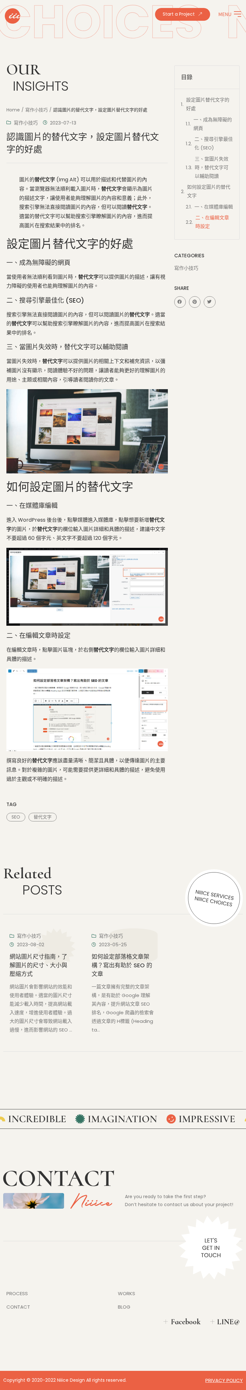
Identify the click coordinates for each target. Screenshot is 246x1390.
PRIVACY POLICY (224, 1380)
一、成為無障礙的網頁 (212, 124)
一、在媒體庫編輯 (213, 206)
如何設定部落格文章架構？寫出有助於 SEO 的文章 (122, 965)
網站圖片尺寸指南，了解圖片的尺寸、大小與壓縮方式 (38, 965)
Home (13, 110)
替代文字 (43, 817)
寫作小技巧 (36, 110)
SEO (16, 817)
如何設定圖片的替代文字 (208, 191)
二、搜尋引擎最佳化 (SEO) (213, 143)
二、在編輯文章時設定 (212, 222)
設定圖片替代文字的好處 (207, 104)
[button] (180, 302)
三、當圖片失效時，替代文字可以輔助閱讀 (211, 167)
